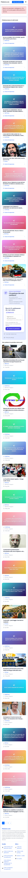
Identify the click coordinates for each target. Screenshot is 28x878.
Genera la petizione (14, 328)
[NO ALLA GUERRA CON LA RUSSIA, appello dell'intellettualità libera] (14, 34)
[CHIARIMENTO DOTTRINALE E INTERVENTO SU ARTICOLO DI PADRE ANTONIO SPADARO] (14, 203)
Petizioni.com (5, 2)
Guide (4, 844)
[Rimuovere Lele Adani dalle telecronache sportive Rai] (14, 154)
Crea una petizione (17, 2)
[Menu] (25, 2)
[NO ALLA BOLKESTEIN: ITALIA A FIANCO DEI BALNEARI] (14, 227)
